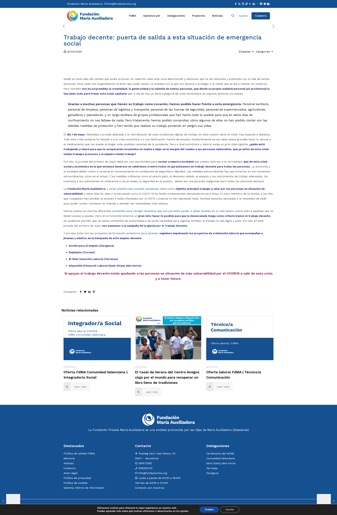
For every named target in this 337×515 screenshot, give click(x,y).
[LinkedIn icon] (253, 3)
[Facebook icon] (235, 3)
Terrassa (212, 468)
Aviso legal (71, 473)
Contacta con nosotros (149, 487)
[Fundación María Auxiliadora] (90, 16)
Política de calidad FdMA (79, 453)
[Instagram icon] (243, 3)
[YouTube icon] (250, 3)
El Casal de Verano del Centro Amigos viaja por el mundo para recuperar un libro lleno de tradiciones (167, 377)
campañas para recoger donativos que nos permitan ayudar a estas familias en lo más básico (173, 211)
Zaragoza (212, 473)
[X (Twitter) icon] (239, 3)
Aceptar (209, 509)
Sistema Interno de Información (84, 487)
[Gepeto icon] (264, 3)
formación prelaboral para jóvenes (135, 233)
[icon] (257, 3)
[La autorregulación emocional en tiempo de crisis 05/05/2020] (327, 501)
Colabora (260, 15)
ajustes (184, 511)
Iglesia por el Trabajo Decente (167, 225)
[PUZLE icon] (268, 3)
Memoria (69, 458)
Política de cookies (76, 483)
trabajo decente (97, 273)
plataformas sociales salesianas (138, 188)
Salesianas (241, 430)
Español (243, 16)
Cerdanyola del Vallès (220, 453)
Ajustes (230, 509)
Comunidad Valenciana (220, 458)
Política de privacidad (77, 478)
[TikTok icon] (246, 3)
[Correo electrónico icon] (261, 3)
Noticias (69, 463)
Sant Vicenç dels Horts (221, 463)
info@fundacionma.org (121, 3)
